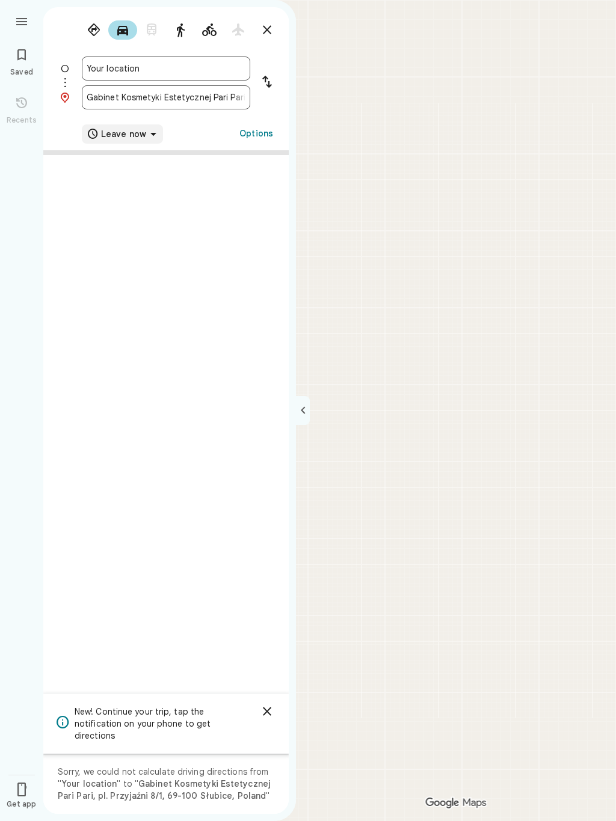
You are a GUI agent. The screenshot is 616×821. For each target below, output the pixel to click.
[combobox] (166, 68)
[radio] (93, 30)
